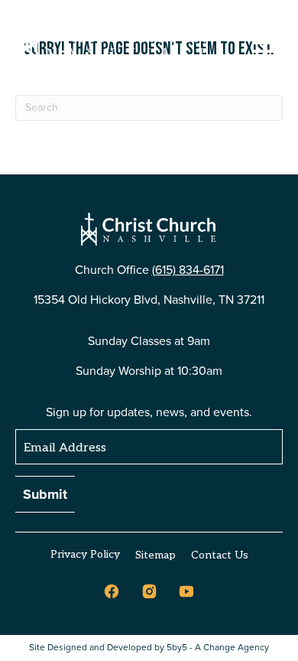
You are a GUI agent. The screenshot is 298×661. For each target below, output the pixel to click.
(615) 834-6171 (188, 269)
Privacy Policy (85, 554)
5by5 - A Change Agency (218, 647)
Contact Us (219, 555)
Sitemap (155, 555)
